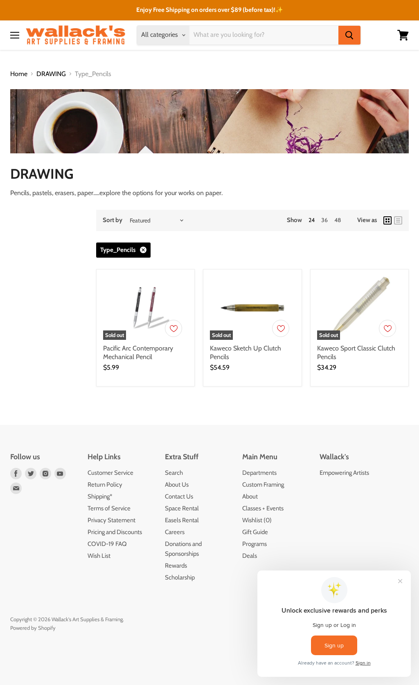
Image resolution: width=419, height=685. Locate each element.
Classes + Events (263, 508)
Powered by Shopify (33, 627)
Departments (259, 472)
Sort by (112, 220)
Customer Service (110, 472)
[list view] (398, 220)
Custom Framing (263, 484)
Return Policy (105, 484)
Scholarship (180, 577)
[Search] (349, 35)
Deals (249, 555)
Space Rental (182, 508)
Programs (254, 544)
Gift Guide (255, 532)
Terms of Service (109, 508)
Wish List (99, 555)
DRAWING (51, 74)
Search (174, 472)
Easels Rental (182, 520)
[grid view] (387, 220)
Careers (175, 532)
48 (337, 220)
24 (312, 220)
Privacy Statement (111, 520)
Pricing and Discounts (115, 532)
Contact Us (179, 496)
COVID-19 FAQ (107, 544)
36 (324, 220)
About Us (177, 484)
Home (18, 74)
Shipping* (100, 496)
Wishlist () (257, 520)
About (250, 496)
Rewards (176, 565)
